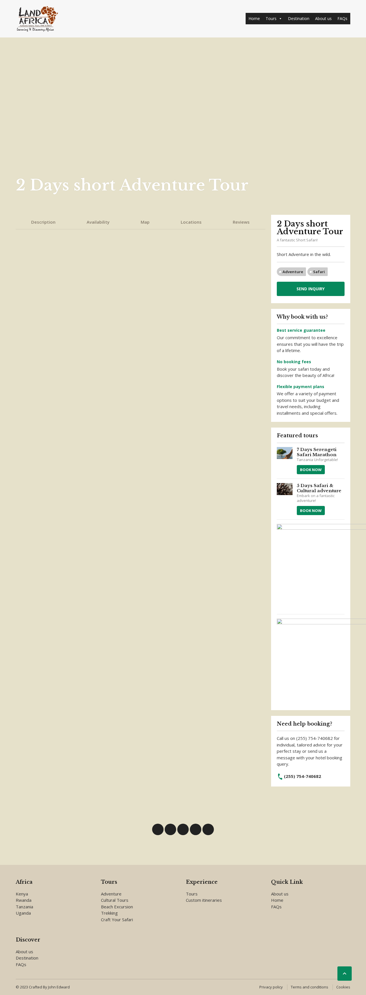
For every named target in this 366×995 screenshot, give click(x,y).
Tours (271, 18)
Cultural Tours (114, 900)
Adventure (293, 271)
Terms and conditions (309, 987)
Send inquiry (311, 288)
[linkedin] (170, 829)
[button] (280, 18)
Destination (298, 18)
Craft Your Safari (117, 919)
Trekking (109, 913)
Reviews (241, 222)
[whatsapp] (183, 829)
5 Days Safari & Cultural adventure (319, 488)
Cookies (343, 987)
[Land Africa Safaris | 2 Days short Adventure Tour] (37, 18)
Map (145, 222)
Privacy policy (271, 987)
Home (254, 18)
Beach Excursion (117, 906)
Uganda (23, 913)
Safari (319, 271)
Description (43, 222)
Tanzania (24, 906)
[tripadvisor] (208, 829)
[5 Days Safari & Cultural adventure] (285, 499)
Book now (311, 469)
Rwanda (23, 900)
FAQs (342, 18)
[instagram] (195, 829)
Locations (191, 222)
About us (323, 18)
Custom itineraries (204, 900)
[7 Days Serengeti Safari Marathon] (285, 460)
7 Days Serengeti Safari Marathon (317, 452)
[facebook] (158, 829)
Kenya (22, 894)
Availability (98, 222)
